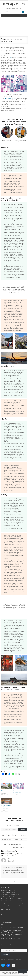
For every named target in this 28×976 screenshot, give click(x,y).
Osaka (3, 935)
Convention (20, 927)
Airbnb (2, 918)
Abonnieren (22, 829)
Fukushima (13, 928)
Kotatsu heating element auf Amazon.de (9, 920)
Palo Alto (11, 935)
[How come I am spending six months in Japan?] (18, 786)
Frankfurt (9, 928)
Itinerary (14, 930)
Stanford (22, 937)
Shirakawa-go (15, 937)
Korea (14, 835)
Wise (2, 924)
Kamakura (15, 931)
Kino (22, 931)
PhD (18, 835)
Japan (9, 835)
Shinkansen (9, 936)
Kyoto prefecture (18, 932)
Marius (4, 839)
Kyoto (10, 932)
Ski (19, 937)
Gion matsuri (18, 929)
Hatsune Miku (3, 930)
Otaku (7, 935)
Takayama (3, 938)
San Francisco (16, 935)
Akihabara (2, 927)
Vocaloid (14, 938)
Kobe (3, 932)
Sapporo (21, 935)
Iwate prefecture (20, 930)
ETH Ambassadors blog (10, 98)
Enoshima (3, 928)
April (11, 57)
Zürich (19, 938)
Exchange (4, 835)
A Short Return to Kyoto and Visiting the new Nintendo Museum (6, 807)
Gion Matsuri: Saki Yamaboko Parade (12, 844)
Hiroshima (9, 930)
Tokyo (7, 938)
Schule (25, 935)
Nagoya (2, 934)
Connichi (14, 927)
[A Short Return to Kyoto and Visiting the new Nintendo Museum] (6, 801)
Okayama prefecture (11, 934)
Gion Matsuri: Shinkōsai (19, 847)
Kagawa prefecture (9, 931)
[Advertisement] (14, 27)
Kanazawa (19, 931)
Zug (16, 938)
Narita (5, 934)
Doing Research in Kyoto (6, 790)
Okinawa (17, 934)
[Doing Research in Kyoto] (6, 786)
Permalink (11, 861)
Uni (21, 839)
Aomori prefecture (8, 927)
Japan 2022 (18, 839)
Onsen (20, 934)
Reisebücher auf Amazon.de (6, 922)
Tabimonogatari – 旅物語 (14, 5)
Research (23, 835)
